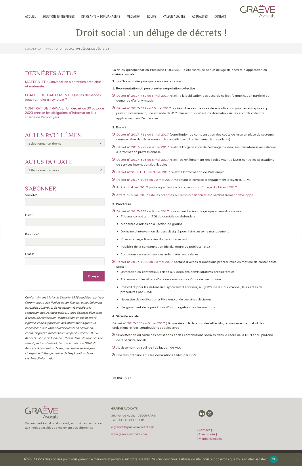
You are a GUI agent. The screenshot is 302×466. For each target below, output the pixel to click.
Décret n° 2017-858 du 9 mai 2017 (138, 323)
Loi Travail (45, 48)
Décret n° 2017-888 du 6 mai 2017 (142, 211)
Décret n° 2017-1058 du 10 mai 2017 (144, 180)
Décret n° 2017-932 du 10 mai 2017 (143, 108)
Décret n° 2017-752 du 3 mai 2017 (142, 96)
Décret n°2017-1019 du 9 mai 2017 (143, 172)
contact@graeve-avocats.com (45, 333)
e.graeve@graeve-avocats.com (133, 427)
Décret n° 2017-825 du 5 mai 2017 (142, 160)
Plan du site (207, 434)
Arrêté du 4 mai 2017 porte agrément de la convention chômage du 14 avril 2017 (176, 187)
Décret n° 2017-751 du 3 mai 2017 (142, 134)
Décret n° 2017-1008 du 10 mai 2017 (144, 262)
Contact (204, 430)
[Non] (296, 459)
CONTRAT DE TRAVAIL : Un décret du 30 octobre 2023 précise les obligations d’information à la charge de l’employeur (64, 112)
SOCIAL (29, 48)
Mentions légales (210, 439)
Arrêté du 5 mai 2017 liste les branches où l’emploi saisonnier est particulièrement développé (184, 195)
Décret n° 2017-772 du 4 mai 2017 (142, 147)
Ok (274, 459)
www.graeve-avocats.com (129, 434)
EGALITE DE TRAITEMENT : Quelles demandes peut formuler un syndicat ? (63, 97)
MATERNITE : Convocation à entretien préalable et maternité (63, 84)
